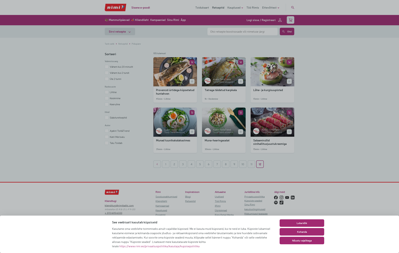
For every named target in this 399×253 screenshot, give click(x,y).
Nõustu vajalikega (302, 240)
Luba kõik (302, 223)
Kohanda (302, 231)
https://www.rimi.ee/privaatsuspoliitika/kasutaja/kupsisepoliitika (159, 246)
